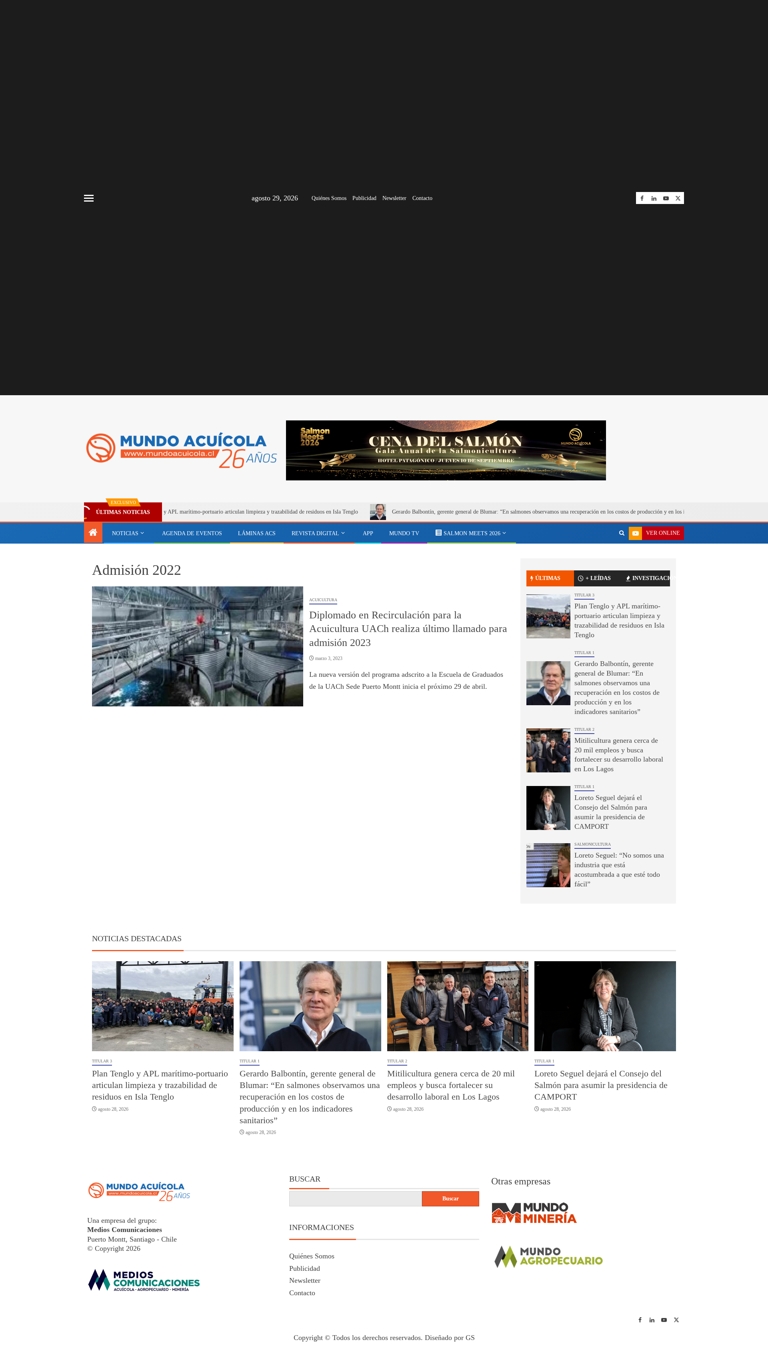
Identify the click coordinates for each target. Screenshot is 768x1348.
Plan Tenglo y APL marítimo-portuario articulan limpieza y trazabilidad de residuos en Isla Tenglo (194, 512)
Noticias (125, 533)
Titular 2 (584, 729)
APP (368, 533)
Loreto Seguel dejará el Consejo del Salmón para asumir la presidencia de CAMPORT (601, 1085)
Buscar (304, 1178)
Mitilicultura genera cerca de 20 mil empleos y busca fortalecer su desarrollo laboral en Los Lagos (451, 1085)
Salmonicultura (592, 844)
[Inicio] (93, 533)
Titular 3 (584, 595)
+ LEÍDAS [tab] (598, 578)
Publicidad (364, 198)
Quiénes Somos (329, 198)
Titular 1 (584, 652)
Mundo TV (404, 533)
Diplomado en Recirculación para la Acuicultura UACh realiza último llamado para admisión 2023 (408, 628)
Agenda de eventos (192, 533)
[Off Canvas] (89, 198)
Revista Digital (315, 533)
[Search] (622, 533)
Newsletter (394, 198)
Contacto (422, 198)
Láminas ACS (257, 533)
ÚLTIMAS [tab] (547, 578)
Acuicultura (323, 600)
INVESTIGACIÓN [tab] (651, 578)
